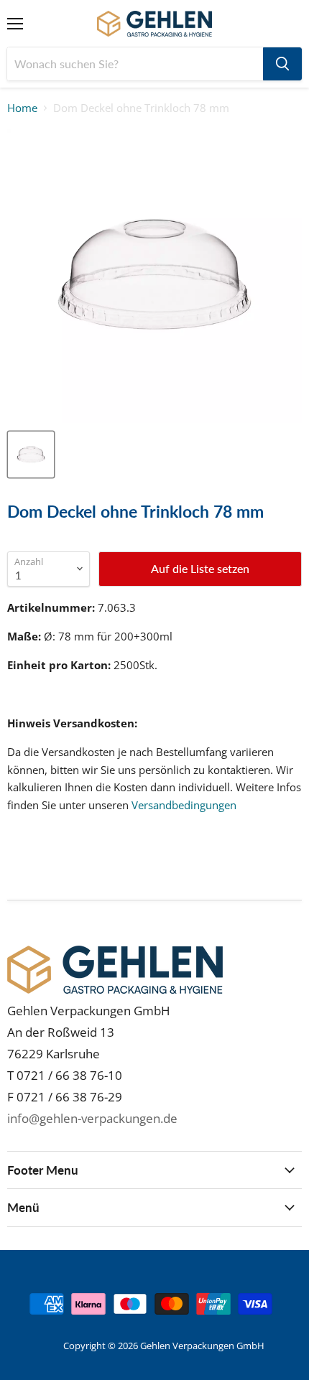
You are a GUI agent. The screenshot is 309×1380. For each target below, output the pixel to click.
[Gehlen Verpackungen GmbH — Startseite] (155, 23)
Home (22, 108)
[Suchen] (282, 63)
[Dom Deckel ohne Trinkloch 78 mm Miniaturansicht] (31, 454)
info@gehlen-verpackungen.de (92, 1118)
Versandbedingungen (184, 805)
